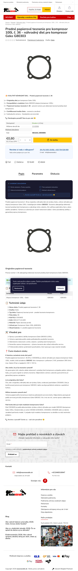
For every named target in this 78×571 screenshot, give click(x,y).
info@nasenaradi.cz (50, 152)
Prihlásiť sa (12, 454)
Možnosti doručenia (12, 130)
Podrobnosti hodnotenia (35, 40)
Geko (53, 40)
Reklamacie (59, 2)
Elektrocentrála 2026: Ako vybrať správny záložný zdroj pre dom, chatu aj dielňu (20, 536)
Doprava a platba (8, 2)
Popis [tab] (21, 173)
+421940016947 (58, 472)
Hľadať (47, 10)
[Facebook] (45, 481)
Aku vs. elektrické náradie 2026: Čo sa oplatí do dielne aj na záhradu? (20, 529)
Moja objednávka (46, 512)
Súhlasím (60, 288)
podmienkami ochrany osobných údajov (35, 449)
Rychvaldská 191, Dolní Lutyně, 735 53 (54, 523)
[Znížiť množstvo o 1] (20, 140)
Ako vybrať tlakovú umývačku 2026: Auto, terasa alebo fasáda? (19, 523)
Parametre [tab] (37, 173)
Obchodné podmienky (23, 2)
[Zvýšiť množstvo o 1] (29, 140)
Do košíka (54, 140)
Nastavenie (18, 288)
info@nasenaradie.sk (24, 472)
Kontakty (44, 506)
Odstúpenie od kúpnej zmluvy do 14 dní (54, 509)
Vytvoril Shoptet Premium (64, 569)
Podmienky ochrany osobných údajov (42, 2)
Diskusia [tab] (55, 173)
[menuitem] (9, 17)
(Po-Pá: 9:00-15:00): (54, 150)
